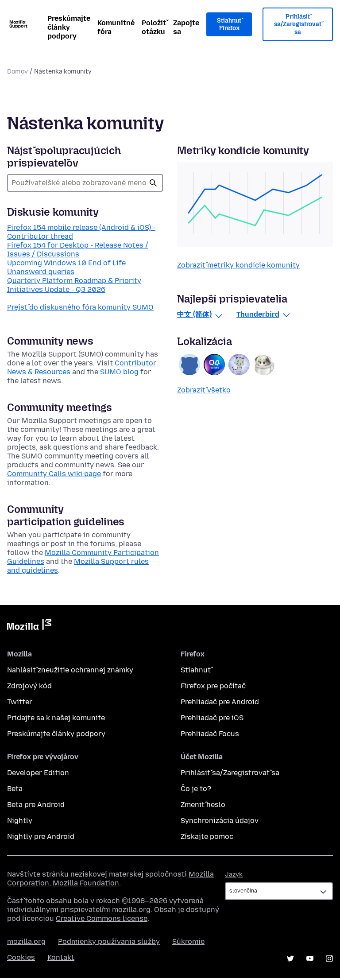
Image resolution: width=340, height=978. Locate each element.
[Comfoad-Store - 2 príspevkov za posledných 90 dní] (214, 364)
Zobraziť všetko (204, 390)
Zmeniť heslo (203, 804)
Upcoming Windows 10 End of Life (66, 263)
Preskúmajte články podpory (68, 27)
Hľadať (153, 183)
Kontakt (60, 957)
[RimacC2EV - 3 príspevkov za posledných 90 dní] (189, 364)
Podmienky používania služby (109, 941)
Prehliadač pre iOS (212, 718)
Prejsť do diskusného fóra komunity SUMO (80, 307)
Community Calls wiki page (54, 474)
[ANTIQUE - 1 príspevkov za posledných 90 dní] (263, 364)
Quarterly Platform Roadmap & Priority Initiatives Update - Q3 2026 (74, 285)
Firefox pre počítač (213, 686)
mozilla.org (26, 941)
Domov (17, 71)
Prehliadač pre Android (220, 702)
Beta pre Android (36, 804)
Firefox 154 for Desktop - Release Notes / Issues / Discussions (77, 249)
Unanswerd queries (40, 272)
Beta (15, 788)
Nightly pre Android (40, 836)
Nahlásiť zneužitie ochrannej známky (70, 670)
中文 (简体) (194, 314)
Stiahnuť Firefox (229, 24)
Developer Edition (38, 772)
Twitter (19, 702)
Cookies (21, 957)
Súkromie (188, 941)
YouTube (309, 958)
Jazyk (234, 874)
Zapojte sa (186, 27)
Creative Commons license (101, 918)
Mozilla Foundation (86, 883)
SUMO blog (119, 372)
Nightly (19, 820)
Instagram (329, 958)
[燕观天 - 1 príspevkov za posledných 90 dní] (239, 364)
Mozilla (29, 626)
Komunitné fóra (116, 27)
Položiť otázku (154, 27)
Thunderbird (257, 314)
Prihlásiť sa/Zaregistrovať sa (297, 24)
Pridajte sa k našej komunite (56, 718)
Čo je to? (196, 788)
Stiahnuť (196, 670)
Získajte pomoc (207, 836)
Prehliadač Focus (210, 734)
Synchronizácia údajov (220, 820)
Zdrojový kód (29, 686)
